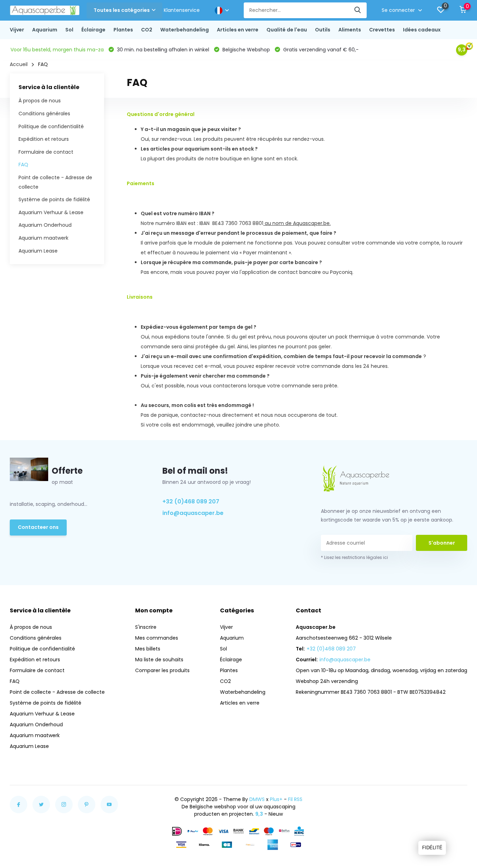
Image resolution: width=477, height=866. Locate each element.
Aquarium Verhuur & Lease (51, 212)
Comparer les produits (162, 670)
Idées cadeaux (422, 29)
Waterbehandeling (184, 29)
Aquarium (44, 29)
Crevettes (382, 29)
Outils (322, 29)
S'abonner (441, 542)
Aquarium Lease (38, 250)
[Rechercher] (358, 10)
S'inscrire (145, 627)
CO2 (146, 29)
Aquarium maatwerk (43, 237)
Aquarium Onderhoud (45, 224)
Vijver (17, 29)
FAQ (23, 164)
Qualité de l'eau (286, 29)
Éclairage (93, 29)
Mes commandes (156, 637)
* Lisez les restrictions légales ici (354, 557)
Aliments (349, 29)
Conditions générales (44, 113)
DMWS (257, 799)
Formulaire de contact (46, 151)
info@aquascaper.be (192, 513)
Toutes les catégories (122, 10)
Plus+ (276, 799)
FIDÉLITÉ (432, 847)
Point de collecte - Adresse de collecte (57, 692)
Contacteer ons (38, 527)
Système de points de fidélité (54, 199)
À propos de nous (40, 100)
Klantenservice (182, 10)
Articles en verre (237, 29)
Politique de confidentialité (51, 126)
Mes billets (147, 648)
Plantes (123, 29)
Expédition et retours (44, 139)
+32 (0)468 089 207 (190, 501)
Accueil (19, 64)
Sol (69, 29)
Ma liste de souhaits (159, 659)
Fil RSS (295, 799)
